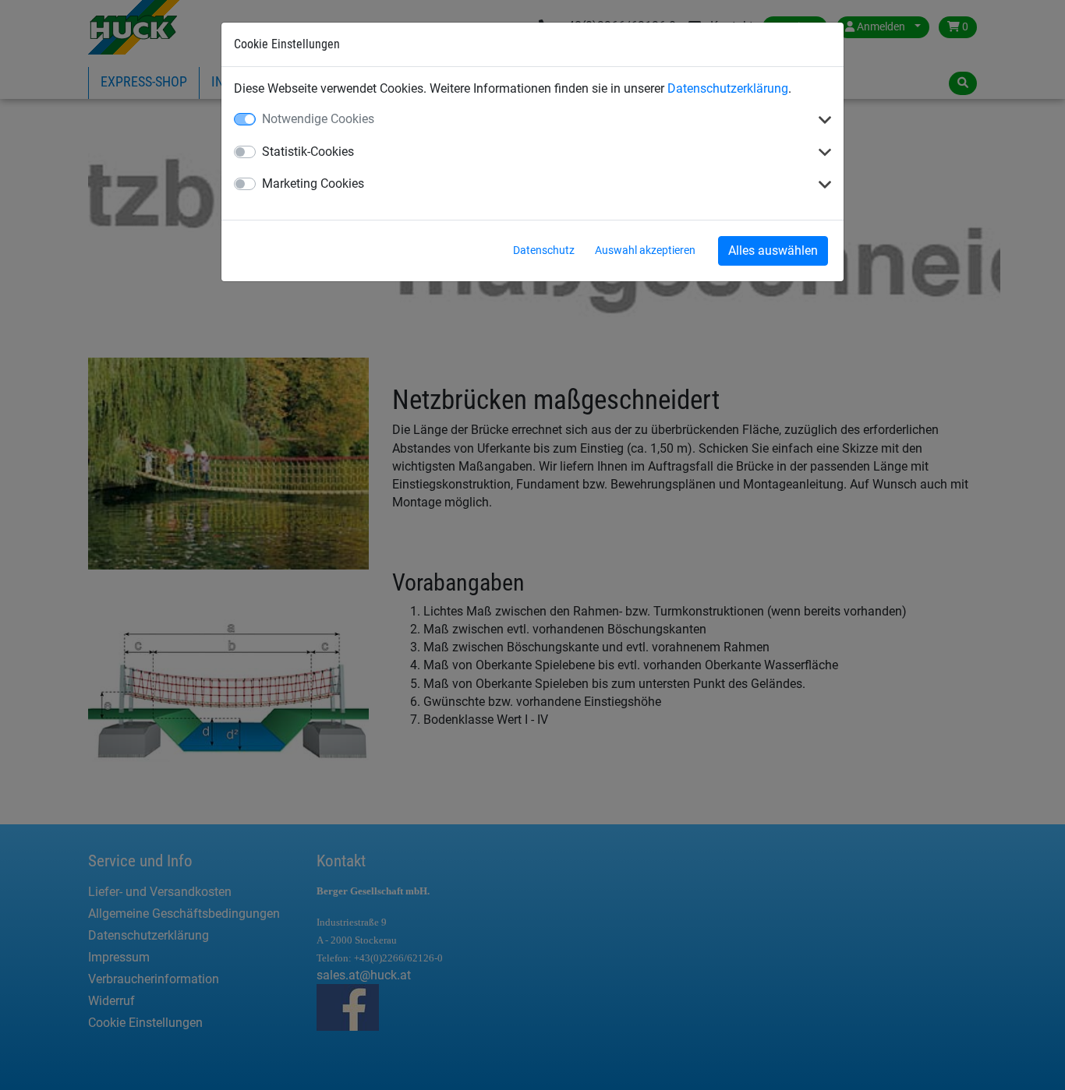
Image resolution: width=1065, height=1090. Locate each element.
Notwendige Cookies (318, 118)
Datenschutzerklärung (727, 88)
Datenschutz (544, 250)
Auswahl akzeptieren (645, 250)
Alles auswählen (773, 250)
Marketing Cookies (313, 183)
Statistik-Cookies (308, 151)
